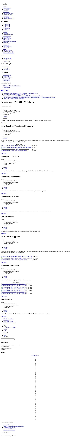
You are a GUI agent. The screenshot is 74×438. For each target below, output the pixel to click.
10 (14, 327)
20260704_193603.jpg (27, 258)
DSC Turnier (6, 320)
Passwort (3, 346)
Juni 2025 (35, 355)
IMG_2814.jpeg (22, 288)
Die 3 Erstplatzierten (26, 147)
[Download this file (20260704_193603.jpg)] (11, 258)
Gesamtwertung (23, 150)
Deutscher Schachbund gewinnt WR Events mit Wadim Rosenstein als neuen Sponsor (23, 95)
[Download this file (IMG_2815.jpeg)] (10, 290)
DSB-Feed (4, 90)
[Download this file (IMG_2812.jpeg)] (10, 285)
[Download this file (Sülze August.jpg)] (10, 149)
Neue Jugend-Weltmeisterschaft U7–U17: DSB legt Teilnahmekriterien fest (20, 93)
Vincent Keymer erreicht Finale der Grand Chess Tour (15, 94)
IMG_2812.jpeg (22, 285)
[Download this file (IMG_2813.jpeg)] (10, 287)
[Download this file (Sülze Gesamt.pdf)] (10, 150)
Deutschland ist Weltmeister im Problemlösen (13, 98)
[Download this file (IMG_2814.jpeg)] (10, 288)
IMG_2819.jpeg (22, 293)
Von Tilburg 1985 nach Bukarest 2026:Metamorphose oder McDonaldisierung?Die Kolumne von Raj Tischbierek (29, 97)
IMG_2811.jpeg (22, 284)
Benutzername (4, 345)
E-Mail (5, 118)
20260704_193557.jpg (27, 256)
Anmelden (3, 349)
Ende (5, 330)
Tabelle (23, 145)
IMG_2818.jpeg (22, 292)
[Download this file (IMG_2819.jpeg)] (10, 293)
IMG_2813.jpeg (22, 287)
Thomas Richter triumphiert (9, 322)
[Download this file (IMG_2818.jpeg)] (10, 292)
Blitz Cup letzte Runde (8, 318)
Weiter (5, 329)
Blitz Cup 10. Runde (8, 321)
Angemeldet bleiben (5, 348)
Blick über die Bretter (24, 149)
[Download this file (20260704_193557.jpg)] (11, 256)
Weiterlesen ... (4, 123)
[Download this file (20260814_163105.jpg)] (11, 145)
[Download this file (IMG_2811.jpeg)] (10, 284)
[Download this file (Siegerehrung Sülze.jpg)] (11, 147)
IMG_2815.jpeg (22, 290)
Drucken (5, 116)
